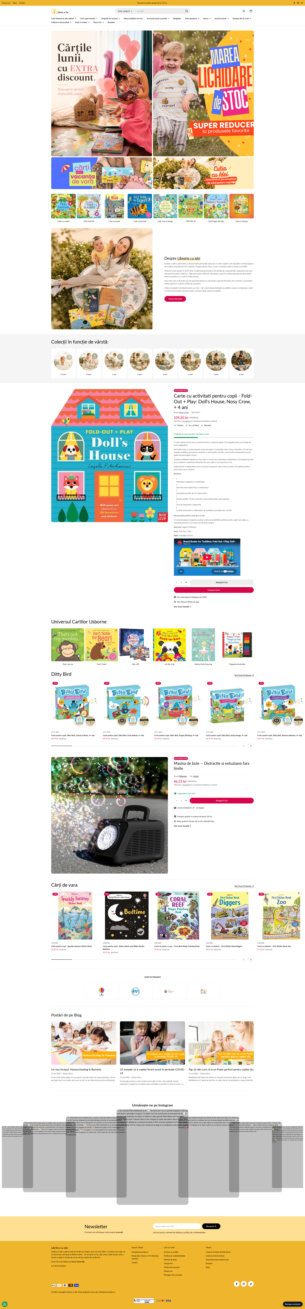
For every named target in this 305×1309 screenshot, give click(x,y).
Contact (22, 3)
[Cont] (243, 11)
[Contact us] (5, 1304)
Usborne (54, 943)
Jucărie (196, 776)
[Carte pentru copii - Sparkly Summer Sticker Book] (75, 916)
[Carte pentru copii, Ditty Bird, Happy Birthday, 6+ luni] (178, 705)
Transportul (186, 421)
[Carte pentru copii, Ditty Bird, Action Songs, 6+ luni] (230, 705)
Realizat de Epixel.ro (107, 1292)
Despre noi (6, 3)
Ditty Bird (55, 732)
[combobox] (152, 11)
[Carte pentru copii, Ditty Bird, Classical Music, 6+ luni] (75, 705)
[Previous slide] (244, 746)
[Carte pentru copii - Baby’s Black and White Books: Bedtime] (127, 916)
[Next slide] (251, 746)
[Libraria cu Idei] (101, 93)
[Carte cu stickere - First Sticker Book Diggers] (230, 916)
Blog (15, 3)
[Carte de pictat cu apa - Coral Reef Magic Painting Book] (178, 916)
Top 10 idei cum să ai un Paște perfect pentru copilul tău (221, 1069)
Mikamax (183, 776)
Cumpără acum (214, 590)
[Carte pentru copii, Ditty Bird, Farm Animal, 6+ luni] (127, 705)
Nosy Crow (183, 412)
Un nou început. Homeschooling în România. (76, 1069)
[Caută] (186, 11)
